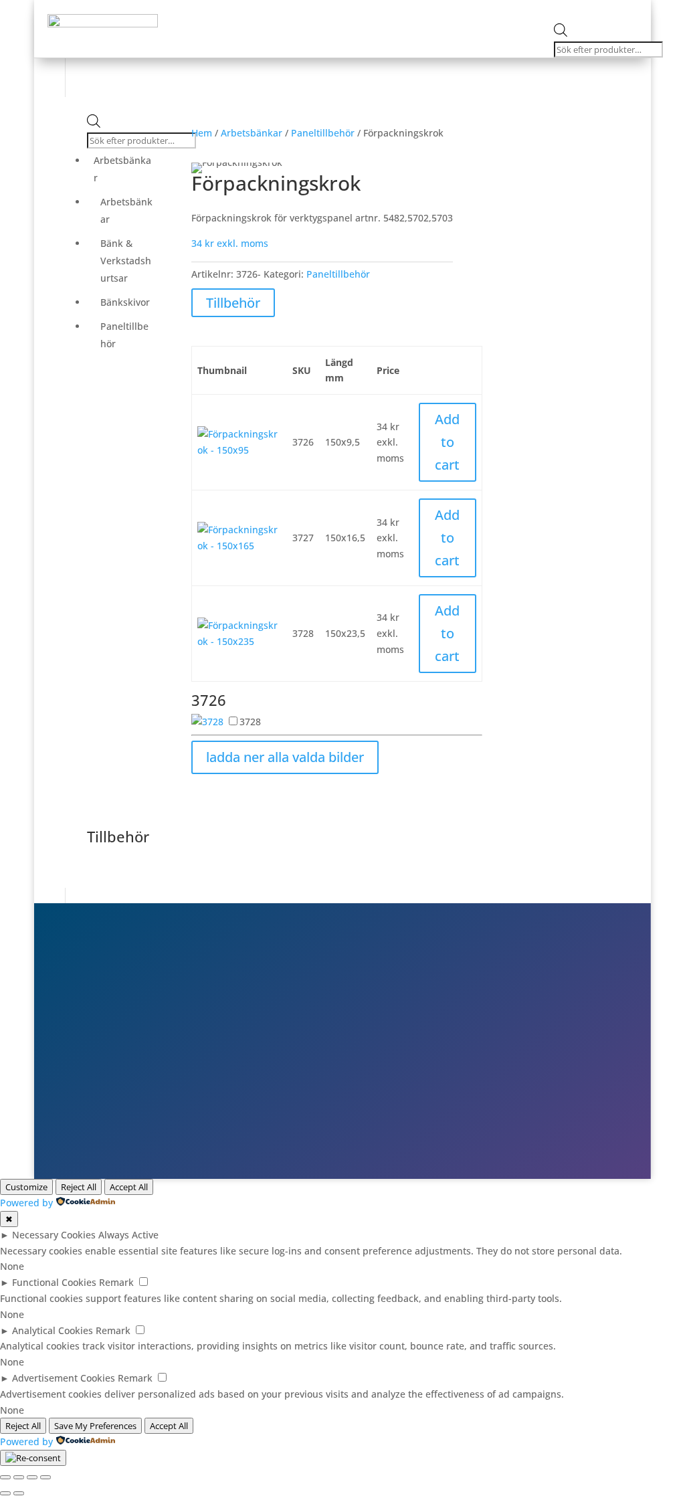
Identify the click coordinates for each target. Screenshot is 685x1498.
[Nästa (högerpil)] (18, 1493)
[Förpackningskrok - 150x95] (239, 450)
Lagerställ (500, 11)
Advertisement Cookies (63, 1378)
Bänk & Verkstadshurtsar (125, 260)
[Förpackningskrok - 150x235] (239, 641)
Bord (267, 11)
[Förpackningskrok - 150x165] (239, 545)
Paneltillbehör (124, 335)
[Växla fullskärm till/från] (18, 1477)
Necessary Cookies (54, 1234)
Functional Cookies (54, 1282)
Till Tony (507, 1076)
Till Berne (510, 1057)
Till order (509, 1037)
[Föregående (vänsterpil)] (5, 1493)
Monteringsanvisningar (465, 31)
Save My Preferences (95, 1426)
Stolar (224, 11)
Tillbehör (233, 303)
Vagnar (440, 11)
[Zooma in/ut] (5, 1477)
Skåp (306, 11)
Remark (116, 1282)
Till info (505, 1018)
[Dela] (32, 1477)
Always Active (128, 1234)
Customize (26, 1187)
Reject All (78, 1187)
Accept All (129, 1187)
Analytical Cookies (52, 1330)
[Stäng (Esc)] (45, 1477)
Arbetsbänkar (369, 11)
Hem (201, 132)
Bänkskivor (125, 302)
